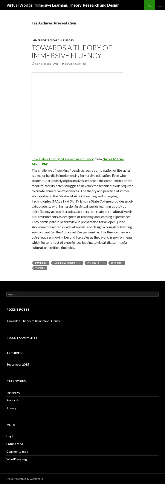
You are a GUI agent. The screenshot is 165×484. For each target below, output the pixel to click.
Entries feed (14, 444)
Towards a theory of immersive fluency (63, 159)
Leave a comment (77, 63)
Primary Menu (160, 5)
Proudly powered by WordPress (24, 478)
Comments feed (17, 451)
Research (55, 40)
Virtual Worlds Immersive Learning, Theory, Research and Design (62, 5)
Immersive (39, 40)
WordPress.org (16, 459)
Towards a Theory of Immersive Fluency (72, 51)
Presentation (96, 263)
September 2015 (17, 364)
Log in (10, 436)
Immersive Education (67, 263)
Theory (68, 40)
